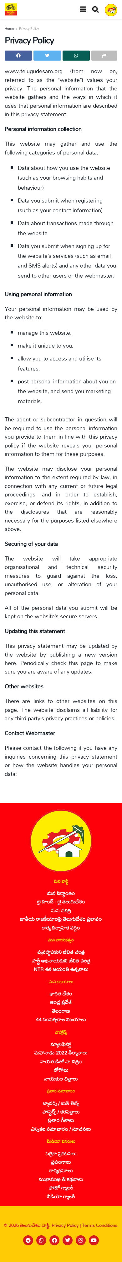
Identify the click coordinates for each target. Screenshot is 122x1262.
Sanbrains (109, 1255)
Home (9, 28)
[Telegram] (28, 1240)
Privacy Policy (29, 28)
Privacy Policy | (67, 1225)
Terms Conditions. (100, 1225)
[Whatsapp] (41, 1240)
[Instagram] (81, 1240)
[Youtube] (94, 1240)
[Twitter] (68, 1240)
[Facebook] (54, 1240)
